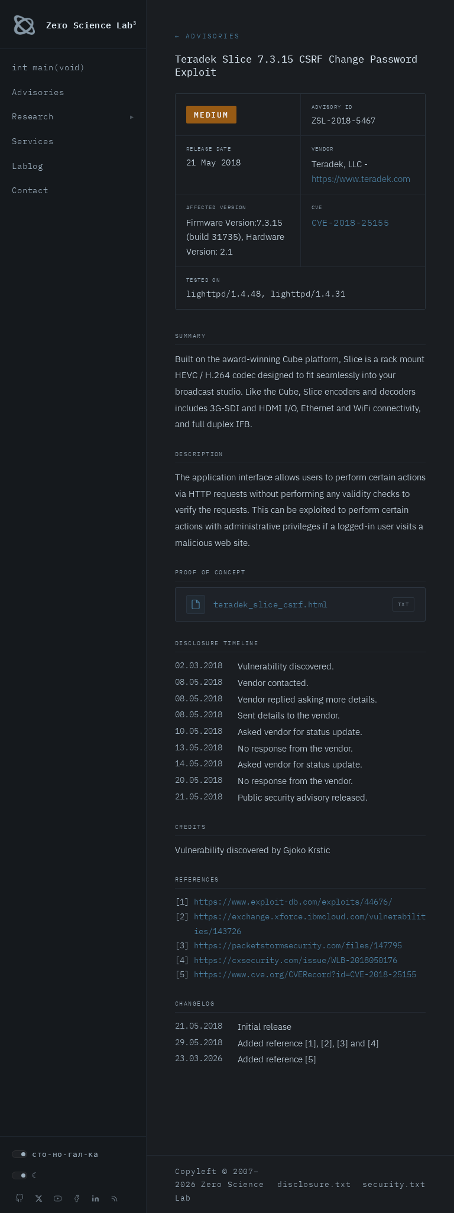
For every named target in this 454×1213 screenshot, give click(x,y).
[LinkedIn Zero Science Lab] (95, 1198)
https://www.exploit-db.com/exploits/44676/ (293, 901)
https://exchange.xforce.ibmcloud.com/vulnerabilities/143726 (310, 923)
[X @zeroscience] (38, 1198)
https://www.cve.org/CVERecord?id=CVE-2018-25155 (305, 974)
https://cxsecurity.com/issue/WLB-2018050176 (295, 960)
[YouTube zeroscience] (57, 1198)
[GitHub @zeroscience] (19, 1198)
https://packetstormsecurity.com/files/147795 (298, 945)
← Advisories (207, 36)
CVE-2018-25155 (351, 222)
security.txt (394, 1184)
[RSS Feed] (114, 1198)
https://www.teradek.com (361, 178)
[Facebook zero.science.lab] (76, 1198)
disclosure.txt (314, 1184)
